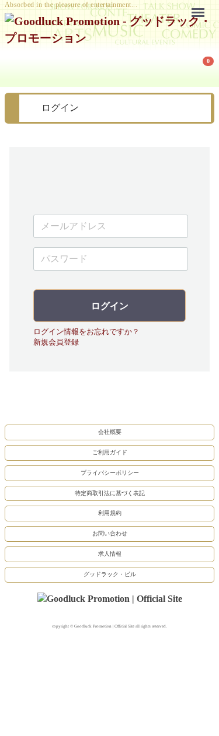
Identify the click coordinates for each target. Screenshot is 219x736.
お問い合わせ (109, 534)
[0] (19, 66)
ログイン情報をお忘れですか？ (86, 331)
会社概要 (109, 432)
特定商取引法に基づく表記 (110, 493)
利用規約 (109, 513)
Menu (201, 5)
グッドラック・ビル (110, 574)
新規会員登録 (56, 342)
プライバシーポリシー (110, 472)
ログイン (109, 306)
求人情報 (109, 554)
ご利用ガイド (109, 452)
